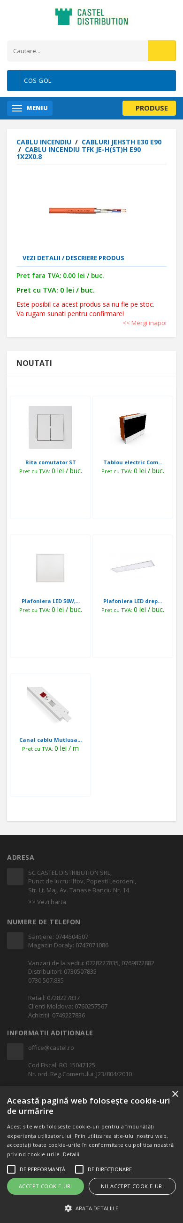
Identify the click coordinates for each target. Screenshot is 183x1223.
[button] (91, 1207)
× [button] (174, 1094)
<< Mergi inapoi (144, 322)
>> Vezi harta (47, 901)
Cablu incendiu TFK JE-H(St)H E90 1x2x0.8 (78, 153)
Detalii (71, 1154)
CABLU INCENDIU (44, 141)
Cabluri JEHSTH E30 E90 (121, 141)
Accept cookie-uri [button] (45, 1186)
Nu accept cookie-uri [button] (132, 1186)
